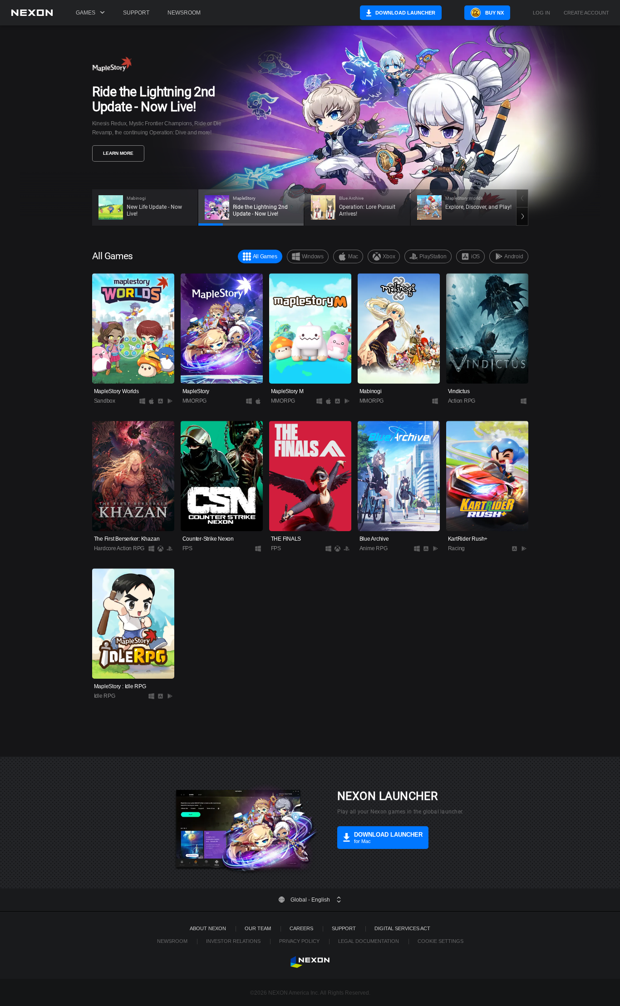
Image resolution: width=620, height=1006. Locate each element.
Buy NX (494, 12)
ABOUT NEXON (208, 928)
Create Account (586, 12)
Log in (541, 12)
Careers (301, 928)
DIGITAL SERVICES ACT (402, 928)
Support (136, 13)
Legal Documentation (368, 941)
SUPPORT (344, 928)
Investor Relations (233, 941)
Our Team (258, 928)
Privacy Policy (299, 941)
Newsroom (184, 13)
